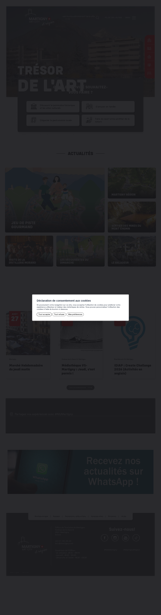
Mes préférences (75, 314)
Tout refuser (59, 314)
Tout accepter (44, 314)
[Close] (126, 291)
